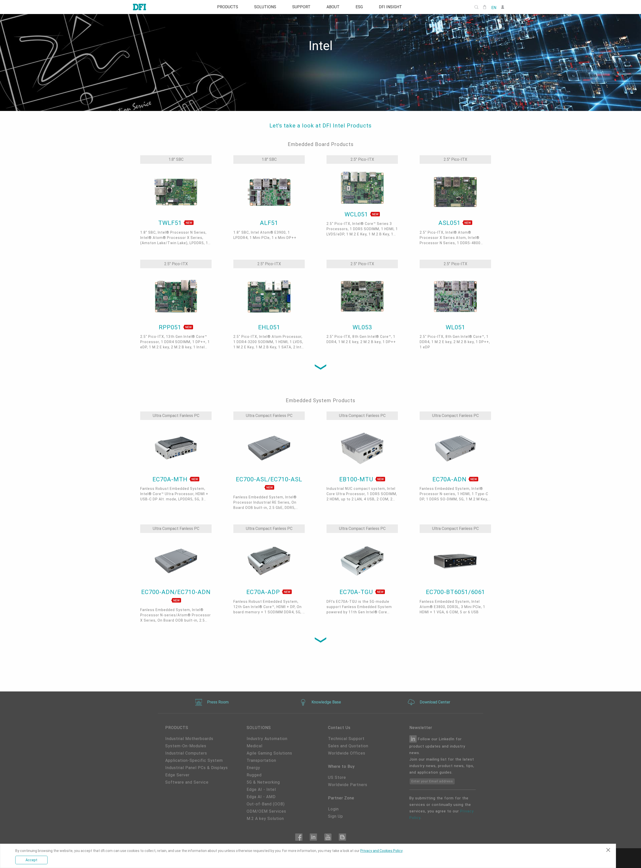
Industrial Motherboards (189, 738)
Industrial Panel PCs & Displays (196, 767)
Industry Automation (267, 738)
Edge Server (177, 775)
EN (494, 7)
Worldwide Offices (346, 753)
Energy (253, 767)
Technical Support (346, 738)
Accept (31, 860)
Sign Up (335, 816)
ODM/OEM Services (266, 811)
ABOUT (333, 7)
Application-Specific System (194, 760)
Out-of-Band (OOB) (266, 804)
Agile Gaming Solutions (269, 753)
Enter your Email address (432, 781)
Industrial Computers (186, 753)
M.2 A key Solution (265, 818)
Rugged (254, 775)
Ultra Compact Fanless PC (176, 415)
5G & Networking (263, 782)
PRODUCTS (227, 7)
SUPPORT (301, 7)
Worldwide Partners (347, 784)
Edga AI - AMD (261, 796)
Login (333, 809)
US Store (337, 777)
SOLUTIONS (265, 7)
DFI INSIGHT (390, 7)
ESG (359, 7)
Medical (254, 746)
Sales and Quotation (348, 746)
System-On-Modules (185, 746)
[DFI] (139, 7)
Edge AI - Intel (261, 789)
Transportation (261, 760)
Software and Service (187, 782)
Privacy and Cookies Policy (381, 851)
